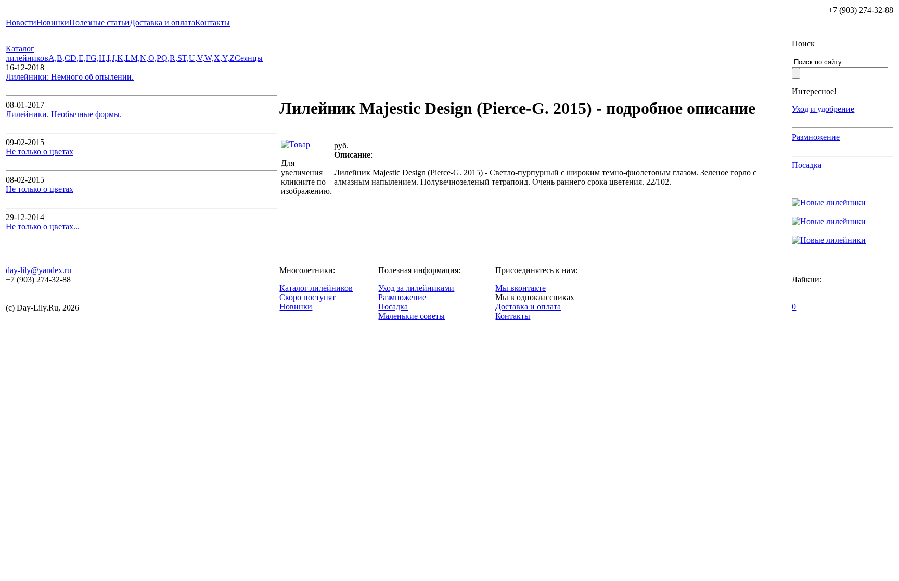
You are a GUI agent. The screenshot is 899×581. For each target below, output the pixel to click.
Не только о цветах (39, 151)
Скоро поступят (307, 297)
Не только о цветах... (43, 226)
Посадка (806, 165)
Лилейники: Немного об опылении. (70, 76)
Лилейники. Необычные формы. (64, 114)
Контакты (512, 316)
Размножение (816, 137)
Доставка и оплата (528, 306)
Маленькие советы (411, 316)
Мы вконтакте (520, 287)
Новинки (295, 306)
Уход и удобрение (823, 109)
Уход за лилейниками (416, 287)
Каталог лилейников (27, 53)
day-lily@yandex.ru (38, 270)
